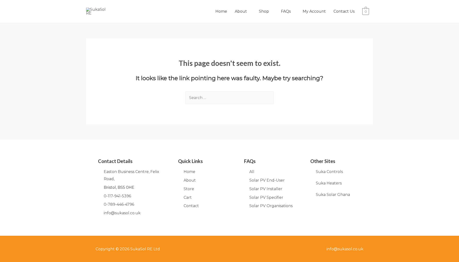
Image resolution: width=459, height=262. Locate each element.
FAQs (286, 11)
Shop (264, 11)
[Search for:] (229, 97)
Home (221, 11)
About (241, 11)
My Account (314, 11)
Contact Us (344, 11)
